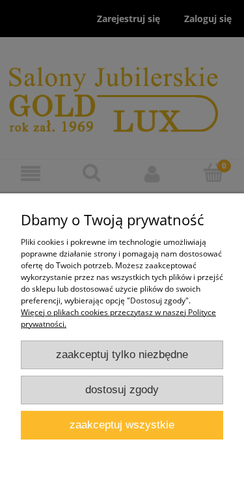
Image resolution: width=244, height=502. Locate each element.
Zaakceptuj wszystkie (122, 425)
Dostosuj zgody (122, 389)
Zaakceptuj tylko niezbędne (122, 354)
